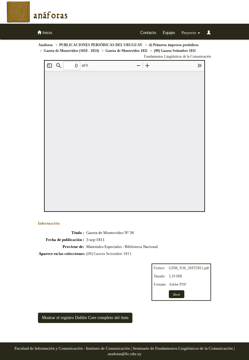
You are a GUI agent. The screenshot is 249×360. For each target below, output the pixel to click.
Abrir (176, 294)
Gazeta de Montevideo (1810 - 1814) (71, 51)
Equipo (169, 32)
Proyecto (189, 32)
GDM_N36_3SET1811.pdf (189, 268)
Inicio (46, 32)
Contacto (148, 32)
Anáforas (45, 45)
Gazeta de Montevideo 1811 (126, 51)
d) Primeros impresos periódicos (174, 45)
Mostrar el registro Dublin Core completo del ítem (85, 317)
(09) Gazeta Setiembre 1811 (175, 51)
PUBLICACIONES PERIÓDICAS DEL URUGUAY (100, 45)
